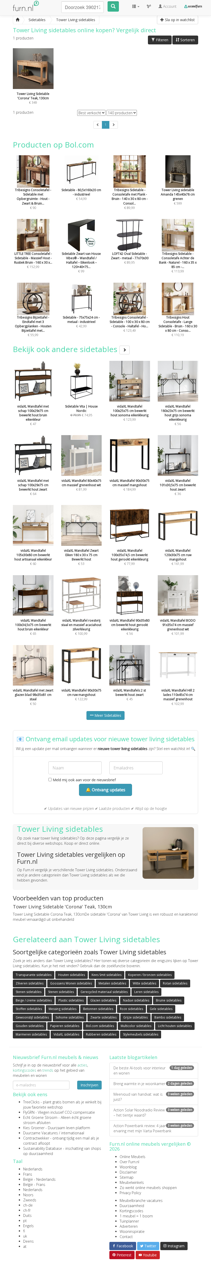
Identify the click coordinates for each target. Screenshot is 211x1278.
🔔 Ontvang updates (105, 790)
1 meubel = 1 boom (136, 1216)
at (25, 1246)
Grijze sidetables (135, 1017)
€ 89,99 (130, 199)
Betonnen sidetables (98, 1009)
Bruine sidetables (168, 1000)
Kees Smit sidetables (106, 975)
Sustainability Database (42, 1148)
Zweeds (29, 1200)
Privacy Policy (130, 1192)
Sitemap (127, 1177)
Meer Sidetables (107, 715)
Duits (27, 1215)
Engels (28, 1225)
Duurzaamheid (132, 1205)
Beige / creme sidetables (34, 1000)
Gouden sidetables (29, 1026)
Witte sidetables (144, 983)
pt (25, 1220)
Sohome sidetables (70, 1017)
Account (169, 6)
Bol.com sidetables (100, 1026)
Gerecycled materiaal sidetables (104, 992)
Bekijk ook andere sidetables (66, 349)
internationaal (72, 1132)
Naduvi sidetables (136, 1000)
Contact (126, 1236)
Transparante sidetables (33, 975)
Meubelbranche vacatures (141, 1200)
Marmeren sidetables (31, 1034)
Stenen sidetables (28, 992)
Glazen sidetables (103, 1000)
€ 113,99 (178, 262)
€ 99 (81, 262)
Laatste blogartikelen (133, 1057)
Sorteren (187, 39)
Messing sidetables (62, 1009)
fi (24, 1230)
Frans (27, 1174)
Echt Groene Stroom (40, 1117)
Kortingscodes (131, 1210)
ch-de (28, 1205)
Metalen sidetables (112, 983)
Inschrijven (89, 1084)
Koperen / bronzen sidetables (150, 975)
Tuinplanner (129, 1221)
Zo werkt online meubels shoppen (148, 1187)
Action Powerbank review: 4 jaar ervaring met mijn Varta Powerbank (152, 1128)
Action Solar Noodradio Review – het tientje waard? (152, 1113)
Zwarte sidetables (103, 1017)
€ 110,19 (178, 326)
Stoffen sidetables (29, 1009)
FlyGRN (28, 1112)
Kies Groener (34, 1127)
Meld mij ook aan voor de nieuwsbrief (84, 779)
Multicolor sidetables (136, 1026)
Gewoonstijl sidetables (32, 1017)
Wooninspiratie (132, 1231)
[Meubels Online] (17, 20)
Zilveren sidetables (29, 983)
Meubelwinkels (132, 1182)
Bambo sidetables (167, 1017)
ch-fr (27, 1210)
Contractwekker (36, 1138)
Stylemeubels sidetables (140, 1034)
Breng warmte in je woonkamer (152, 1083)
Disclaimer (128, 1172)
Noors (28, 1194)
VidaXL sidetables (66, 1034)
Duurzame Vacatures (40, 1132)
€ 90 (33, 199)
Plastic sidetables (71, 1000)
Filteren (161, 39)
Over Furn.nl (129, 1161)
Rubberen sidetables (101, 1034)
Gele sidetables (161, 1009)
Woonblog (128, 1167)
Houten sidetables (71, 975)
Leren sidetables (146, 992)
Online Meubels (132, 1156)
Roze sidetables (131, 1009)
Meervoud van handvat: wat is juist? (152, 1097)
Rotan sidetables (175, 983)
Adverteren (129, 1226)
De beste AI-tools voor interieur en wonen (152, 1070)
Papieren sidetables (64, 1026)
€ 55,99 (33, 326)
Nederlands (32, 1169)
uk (25, 1236)
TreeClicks (31, 1102)
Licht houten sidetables (175, 1026)
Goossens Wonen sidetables (71, 983)
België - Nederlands (39, 1179)
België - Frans (34, 1184)
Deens (28, 1241)
